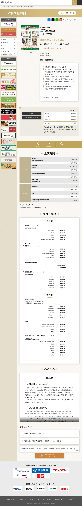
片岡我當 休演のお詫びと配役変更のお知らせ (59, 79)
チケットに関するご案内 (9, 499)
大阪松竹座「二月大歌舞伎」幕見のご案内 (58, 69)
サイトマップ (21, 499)
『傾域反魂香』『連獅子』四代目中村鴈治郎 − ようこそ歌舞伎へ (42, 441)
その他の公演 (5, 51)
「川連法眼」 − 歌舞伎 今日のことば (34, 433)
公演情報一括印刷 (68, 13)
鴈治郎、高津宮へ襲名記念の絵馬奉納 (57, 77)
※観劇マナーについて (50, 97)
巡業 (2, 48)
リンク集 (40, 499)
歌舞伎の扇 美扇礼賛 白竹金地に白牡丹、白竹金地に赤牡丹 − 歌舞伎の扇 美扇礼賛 (48, 448)
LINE (57, 19)
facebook (49, 19)
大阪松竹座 (19, 6)
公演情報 (13, 6)
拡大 (31, 52)
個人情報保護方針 (58, 499)
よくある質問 (48, 499)
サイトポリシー (31, 499)
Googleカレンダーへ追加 (69, 19)
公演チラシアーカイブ (9, 29)
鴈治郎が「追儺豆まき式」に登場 (55, 67)
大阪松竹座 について (30, 117)
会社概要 (70, 499)
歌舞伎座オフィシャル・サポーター (8, 59)
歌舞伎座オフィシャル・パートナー (8, 20)
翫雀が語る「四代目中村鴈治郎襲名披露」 (58, 86)
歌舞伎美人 (6, 6)
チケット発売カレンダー (10, 34)
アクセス (30, 113)
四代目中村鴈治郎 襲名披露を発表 (55, 89)
